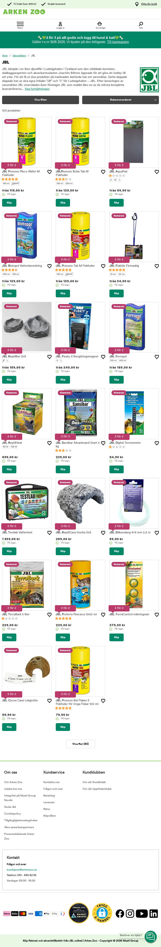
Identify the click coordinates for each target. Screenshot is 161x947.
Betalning (49, 795)
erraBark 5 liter (16, 614)
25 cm (122, 274)
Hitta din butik (149, 4)
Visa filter (40, 99)
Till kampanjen (118, 42)
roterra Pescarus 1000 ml (76, 614)
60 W (5, 447)
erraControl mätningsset (129, 614)
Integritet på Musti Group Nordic (20, 798)
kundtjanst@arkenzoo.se (22, 869)
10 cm (113, 274)
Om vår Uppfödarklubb (97, 789)
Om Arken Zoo (13, 782)
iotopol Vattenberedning (22, 266)
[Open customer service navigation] (151, 937)
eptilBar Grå (14, 356)
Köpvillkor (49, 816)
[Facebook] (120, 913)
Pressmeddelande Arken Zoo (19, 836)
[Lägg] (49, 172)
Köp (9, 202)
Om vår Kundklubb (94, 782)
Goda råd (10, 807)
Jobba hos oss (13, 789)
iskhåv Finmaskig (124, 266)
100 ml (6, 183)
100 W (14, 447)
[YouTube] (141, 913)
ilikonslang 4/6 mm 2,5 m (130, 532)
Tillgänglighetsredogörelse (20, 820)
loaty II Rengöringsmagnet (77, 356)
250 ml (15, 183)
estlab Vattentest (17, 532)
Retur (46, 809)
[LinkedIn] (153, 913)
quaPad (118, 171)
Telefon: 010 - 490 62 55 (21, 875)
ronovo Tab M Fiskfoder (75, 266)
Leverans (49, 802)
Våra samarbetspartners (19, 827)
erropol (118, 356)
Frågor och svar (53, 789)
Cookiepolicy (12, 813)
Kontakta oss (51, 782)
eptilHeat (12, 443)
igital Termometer (125, 443)
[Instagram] (130, 913)
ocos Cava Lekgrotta (20, 700)
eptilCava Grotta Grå (73, 532)
